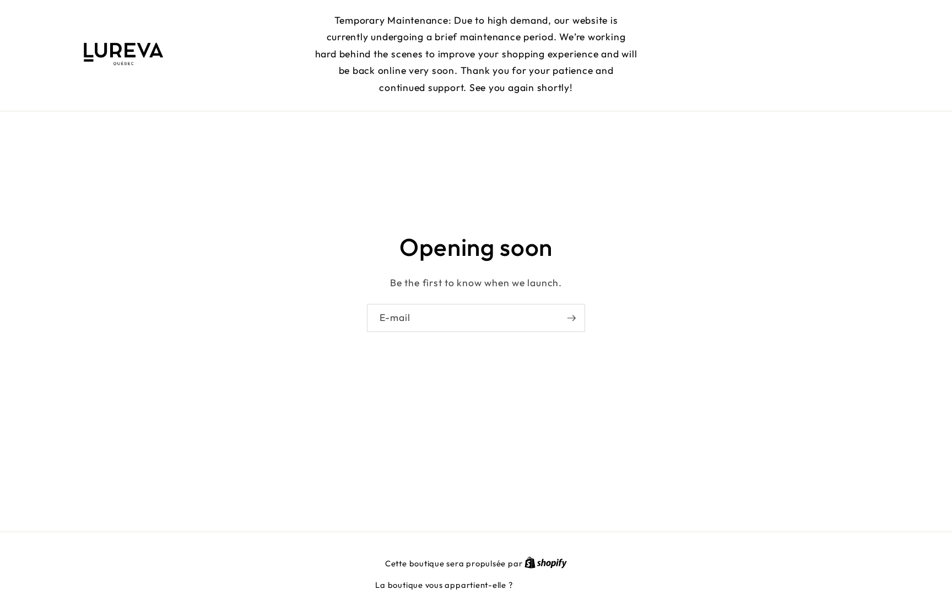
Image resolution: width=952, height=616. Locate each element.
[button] (804, 54)
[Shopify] (545, 564)
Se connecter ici (545, 585)
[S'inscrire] (571, 318)
